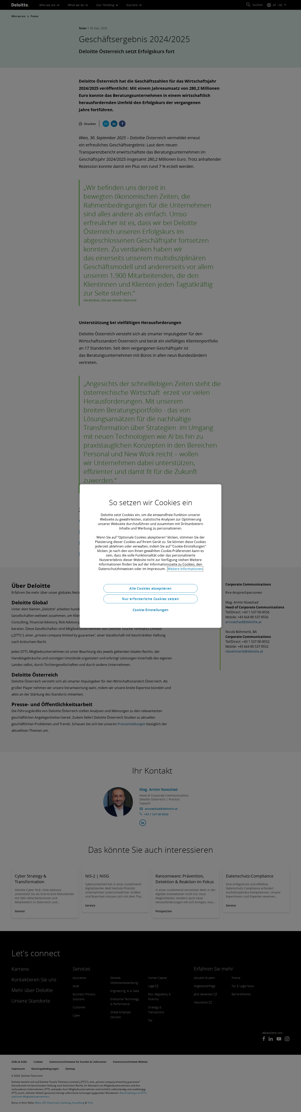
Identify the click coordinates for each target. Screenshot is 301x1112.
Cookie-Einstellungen (151, 610)
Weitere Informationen (185, 568)
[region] (150, 556)
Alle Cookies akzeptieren (150, 588)
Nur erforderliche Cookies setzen (150, 599)
